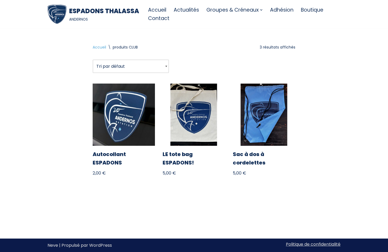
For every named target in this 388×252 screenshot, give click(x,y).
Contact (158, 18)
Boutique (312, 9)
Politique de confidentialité (313, 244)
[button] (261, 10)
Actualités (186, 9)
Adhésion (282, 9)
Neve (53, 245)
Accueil (157, 9)
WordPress (100, 245)
